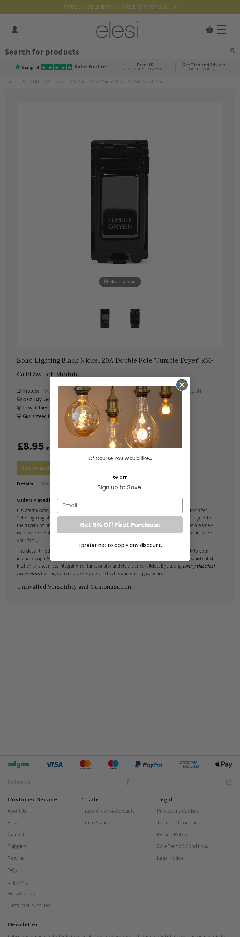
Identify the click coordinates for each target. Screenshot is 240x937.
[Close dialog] (182, 385)
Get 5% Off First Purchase (120, 524)
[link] (120, 417)
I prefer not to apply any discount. (120, 545)
